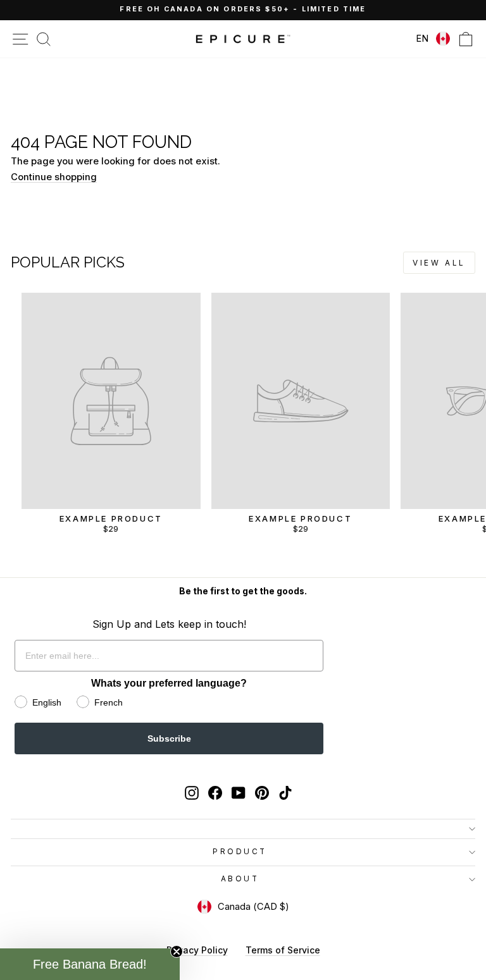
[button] (90, 964)
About (240, 878)
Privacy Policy (197, 950)
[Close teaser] (176, 951)
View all (439, 262)
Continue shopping (54, 177)
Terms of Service (283, 950)
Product (240, 851)
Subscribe (169, 738)
